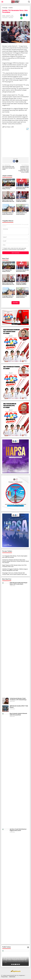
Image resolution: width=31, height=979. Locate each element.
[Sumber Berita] (15, 1)
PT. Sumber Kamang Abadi (7, 975)
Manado (7, 16)
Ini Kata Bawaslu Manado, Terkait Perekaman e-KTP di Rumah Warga (18, 699)
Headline (4, 16)
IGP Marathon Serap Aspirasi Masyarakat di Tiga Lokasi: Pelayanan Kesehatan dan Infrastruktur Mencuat (15, 959)
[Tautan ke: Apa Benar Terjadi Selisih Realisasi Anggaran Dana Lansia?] (5, 885)
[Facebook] (14, 161)
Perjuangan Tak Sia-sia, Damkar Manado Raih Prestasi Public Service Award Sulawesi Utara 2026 (8, 213)
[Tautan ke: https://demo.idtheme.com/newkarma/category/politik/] (28, 947)
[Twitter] (17, 161)
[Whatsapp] (21, 18)
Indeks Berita (12, 976)
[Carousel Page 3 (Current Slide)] (15, 964)
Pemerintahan (5, 17)
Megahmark (22, 975)
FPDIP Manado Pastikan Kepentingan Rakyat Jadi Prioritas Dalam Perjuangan (18, 583)
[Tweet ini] (24, 15)
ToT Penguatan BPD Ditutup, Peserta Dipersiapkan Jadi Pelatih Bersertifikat (8, 188)
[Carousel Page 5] (19, 964)
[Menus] (2, 2)
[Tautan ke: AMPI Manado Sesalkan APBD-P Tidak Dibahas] (5, 708)
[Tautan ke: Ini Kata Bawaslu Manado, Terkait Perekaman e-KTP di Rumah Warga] (5, 700)
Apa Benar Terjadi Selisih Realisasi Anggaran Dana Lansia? (18, 830)
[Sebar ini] (21, 15)
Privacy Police (4, 976)
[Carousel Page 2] (13, 964)
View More (15, 302)
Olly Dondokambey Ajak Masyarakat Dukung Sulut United (8, 167)
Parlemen (12, 16)
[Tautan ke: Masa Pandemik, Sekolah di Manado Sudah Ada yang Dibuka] (5, 770)
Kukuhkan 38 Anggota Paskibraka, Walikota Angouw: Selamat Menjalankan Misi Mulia (22, 200)
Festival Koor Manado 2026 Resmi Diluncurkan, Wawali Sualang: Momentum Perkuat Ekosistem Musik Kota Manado (22, 188)
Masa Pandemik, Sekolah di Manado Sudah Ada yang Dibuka (18, 714)
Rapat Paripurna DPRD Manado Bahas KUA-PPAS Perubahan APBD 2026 (8, 200)
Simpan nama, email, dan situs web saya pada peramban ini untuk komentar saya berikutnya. (14, 248)
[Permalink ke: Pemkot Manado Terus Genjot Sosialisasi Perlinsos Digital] (22, 207)
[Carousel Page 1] (12, 964)
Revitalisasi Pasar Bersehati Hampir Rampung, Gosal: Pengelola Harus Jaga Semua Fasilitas (23, 168)
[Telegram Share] (27, 15)
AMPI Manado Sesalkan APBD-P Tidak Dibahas (19, 706)
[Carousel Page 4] (17, 964)
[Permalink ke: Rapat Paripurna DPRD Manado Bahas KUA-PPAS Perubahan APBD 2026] (8, 195)
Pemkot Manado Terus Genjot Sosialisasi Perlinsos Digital (21, 213)
